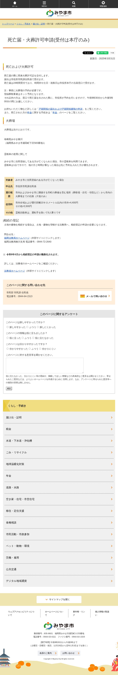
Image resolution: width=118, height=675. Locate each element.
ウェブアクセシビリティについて (21, 613)
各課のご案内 (46, 653)
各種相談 (11, 522)
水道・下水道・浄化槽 (19, 440)
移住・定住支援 (15, 510)
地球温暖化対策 (15, 464)
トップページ (8, 24)
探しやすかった (17, 327)
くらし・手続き (23, 24)
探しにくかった (47, 327)
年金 (29, 112)
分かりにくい (48, 349)
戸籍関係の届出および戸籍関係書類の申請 (60, 109)
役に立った (15, 338)
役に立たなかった (44, 338)
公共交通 (11, 569)
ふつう (32, 327)
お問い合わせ (68, 653)
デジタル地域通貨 (16, 580)
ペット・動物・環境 (17, 546)
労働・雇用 (12, 557)
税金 (8, 429)
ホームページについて (54, 613)
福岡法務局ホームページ (16, 238)
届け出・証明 (39, 24)
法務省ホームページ (14, 271)
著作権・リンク (79, 613)
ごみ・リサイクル (16, 452)
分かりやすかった (18, 349)
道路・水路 (12, 487)
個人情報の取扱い (102, 613)
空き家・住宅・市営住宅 (20, 499)
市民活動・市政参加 (17, 534)
